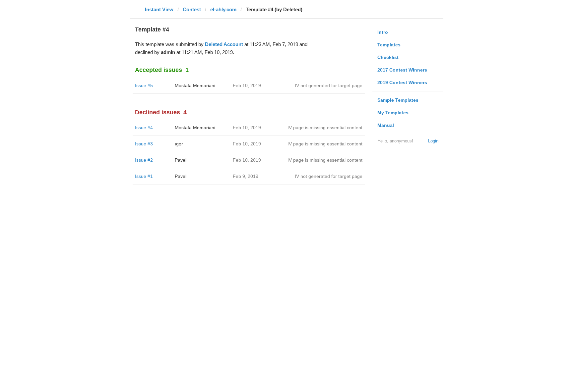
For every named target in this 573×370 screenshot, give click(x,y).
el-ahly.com (223, 9)
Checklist (388, 57)
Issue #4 (144, 127)
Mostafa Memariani (195, 85)
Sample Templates (397, 100)
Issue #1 (144, 176)
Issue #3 (144, 143)
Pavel (180, 160)
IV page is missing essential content (324, 127)
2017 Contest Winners (402, 70)
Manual (385, 125)
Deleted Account (224, 44)
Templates (389, 44)
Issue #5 (144, 85)
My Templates (393, 112)
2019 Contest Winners (402, 82)
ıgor (179, 143)
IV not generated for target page (328, 85)
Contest (192, 9)
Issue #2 (144, 160)
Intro (382, 32)
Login (433, 140)
